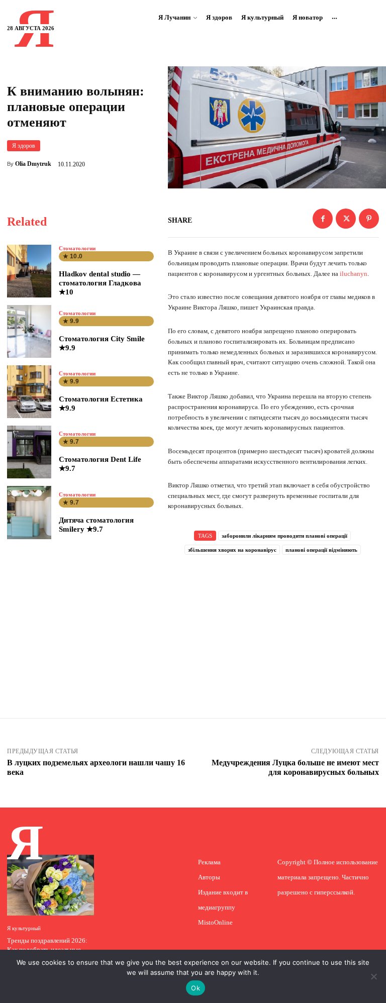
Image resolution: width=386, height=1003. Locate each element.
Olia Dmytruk (33, 164)
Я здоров (23, 145)
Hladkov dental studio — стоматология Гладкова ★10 (100, 283)
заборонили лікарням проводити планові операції (284, 536)
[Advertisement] (273, 623)
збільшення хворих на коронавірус (232, 550)
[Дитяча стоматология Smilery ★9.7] (29, 512)
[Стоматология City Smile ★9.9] (29, 331)
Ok (195, 988)
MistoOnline (215, 922)
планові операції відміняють (321, 550)
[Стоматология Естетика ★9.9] (29, 391)
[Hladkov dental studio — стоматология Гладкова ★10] (29, 271)
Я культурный (24, 928)
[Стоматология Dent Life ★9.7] (29, 452)
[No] (373, 976)
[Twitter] (346, 219)
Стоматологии (77, 248)
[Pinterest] (369, 219)
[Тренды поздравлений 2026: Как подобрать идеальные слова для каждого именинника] (50, 885)
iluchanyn (352, 273)
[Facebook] (323, 219)
